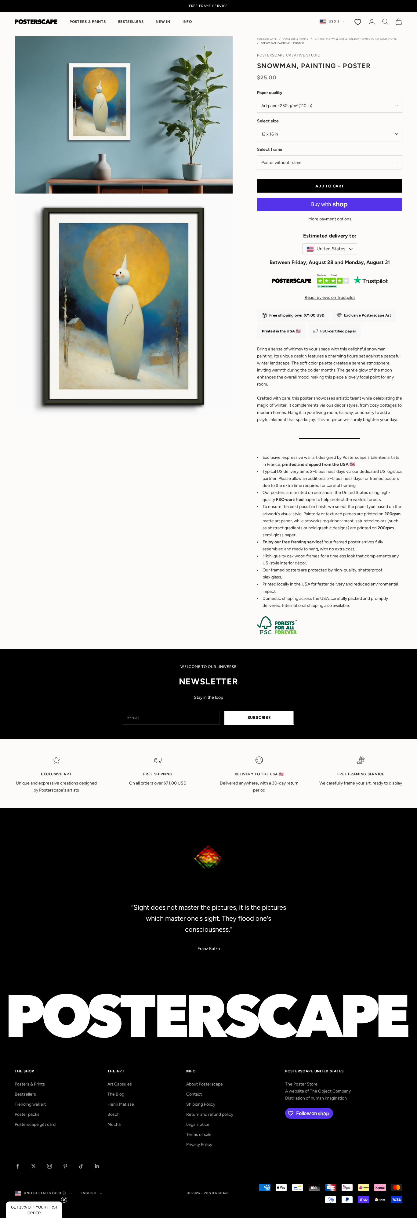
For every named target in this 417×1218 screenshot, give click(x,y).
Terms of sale (199, 1134)
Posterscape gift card (35, 1124)
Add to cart (329, 186)
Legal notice (197, 1124)
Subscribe (259, 717)
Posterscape (267, 38)
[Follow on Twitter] (34, 1166)
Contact (194, 1094)
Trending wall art (30, 1104)
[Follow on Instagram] (49, 1166)
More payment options (329, 219)
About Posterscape (204, 1084)
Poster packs (27, 1114)
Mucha (114, 1124)
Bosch (113, 1114)
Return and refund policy (209, 1114)
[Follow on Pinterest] (65, 1166)
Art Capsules (119, 1084)
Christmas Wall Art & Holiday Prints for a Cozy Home (356, 38)
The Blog (115, 1094)
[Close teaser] (64, 1200)
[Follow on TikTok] (81, 1166)
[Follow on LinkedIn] (97, 1166)
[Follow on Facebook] (18, 1166)
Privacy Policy (199, 1144)
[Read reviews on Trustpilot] (329, 283)
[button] (34, 1210)
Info (187, 22)
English (88, 1193)
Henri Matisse (120, 1104)
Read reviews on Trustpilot (330, 297)
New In (163, 22)
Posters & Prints (88, 22)
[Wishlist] (358, 21)
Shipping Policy (200, 1104)
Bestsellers (131, 22)
